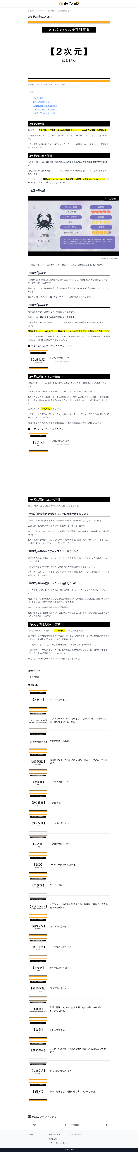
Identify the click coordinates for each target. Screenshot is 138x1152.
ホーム (31, 1134)
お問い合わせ (75, 1134)
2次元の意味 (38, 98)
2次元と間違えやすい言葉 (44, 113)
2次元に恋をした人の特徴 (44, 109)
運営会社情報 (54, 1134)
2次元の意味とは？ (64, 11)
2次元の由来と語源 (41, 102)
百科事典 (50, 11)
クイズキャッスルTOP (36, 11)
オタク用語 (34, 676)
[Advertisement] (69, 474)
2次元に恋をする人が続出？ (45, 105)
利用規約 (53, 1138)
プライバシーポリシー (58, 1143)
